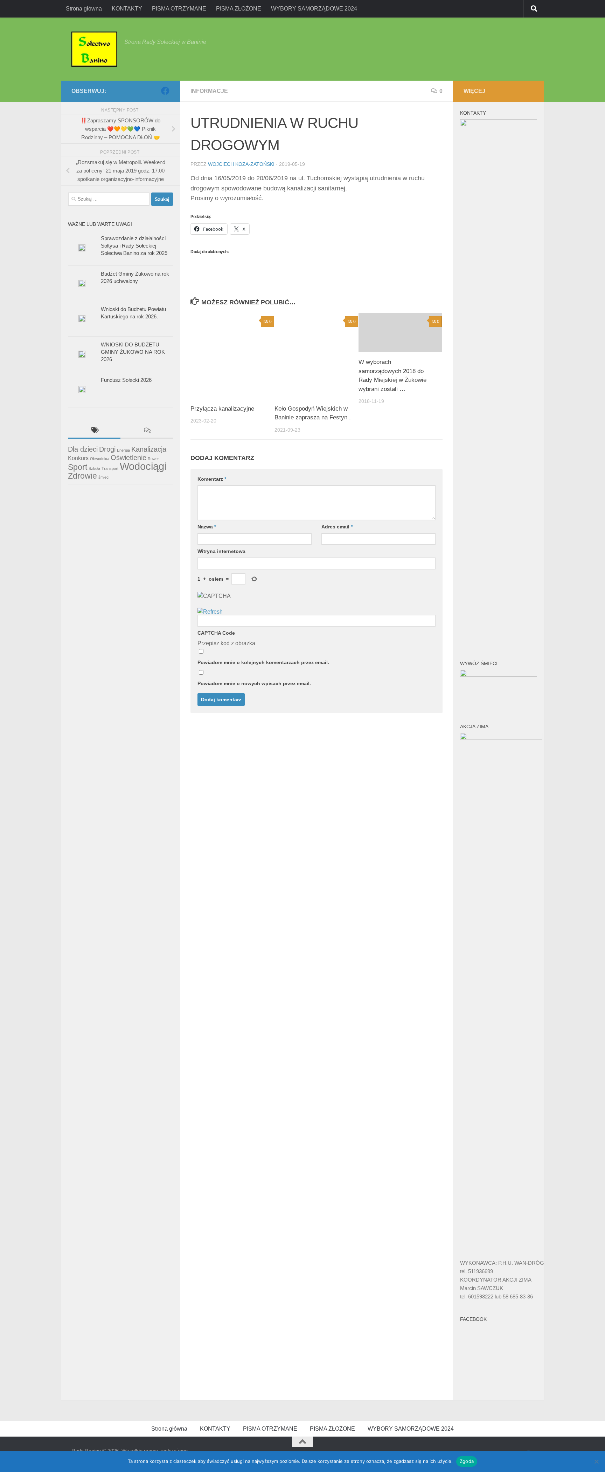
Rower (153, 459)
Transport (110, 468)
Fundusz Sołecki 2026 (126, 380)
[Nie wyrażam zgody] (596, 1461)
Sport (77, 467)
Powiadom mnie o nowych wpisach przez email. (254, 683)
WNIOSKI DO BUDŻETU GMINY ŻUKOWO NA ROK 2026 (133, 352)
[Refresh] (210, 612)
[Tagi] (94, 431)
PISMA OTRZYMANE (179, 9)
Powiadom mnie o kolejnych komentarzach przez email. (263, 662)
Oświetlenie (128, 457)
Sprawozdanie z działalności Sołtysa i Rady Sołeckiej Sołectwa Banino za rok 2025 (134, 245)
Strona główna (84, 9)
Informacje (209, 91)
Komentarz (211, 479)
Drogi (107, 449)
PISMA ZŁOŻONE (238, 9)
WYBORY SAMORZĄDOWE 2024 (314, 9)
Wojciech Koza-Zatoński (241, 164)
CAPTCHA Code (216, 633)
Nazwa (206, 526)
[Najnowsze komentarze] (146, 431)
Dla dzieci (83, 449)
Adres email (337, 526)
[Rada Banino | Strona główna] (94, 49)
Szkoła (94, 468)
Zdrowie (82, 475)
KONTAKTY (127, 9)
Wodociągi (143, 466)
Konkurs (78, 458)
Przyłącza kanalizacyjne (222, 408)
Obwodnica (99, 459)
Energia (123, 450)
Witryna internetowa (221, 551)
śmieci (103, 477)
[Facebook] (165, 91)
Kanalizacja (148, 449)
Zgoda (467, 1461)
